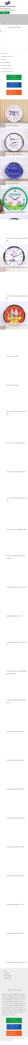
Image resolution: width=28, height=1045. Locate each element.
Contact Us (13, 20)
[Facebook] (8, 990)
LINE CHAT (5, 12)
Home (3, 16)
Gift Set (19, 16)
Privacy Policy (7, 978)
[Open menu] (1, 23)
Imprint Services (8, 976)
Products (11, 16)
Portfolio (4, 20)
